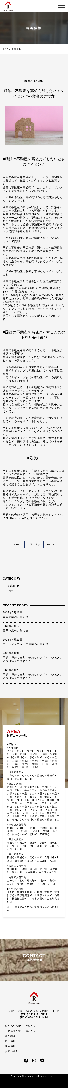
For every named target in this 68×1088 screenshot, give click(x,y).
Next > (50, 544)
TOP (5, 49)
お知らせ (14, 585)
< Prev (17, 544)
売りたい (30, 1025)
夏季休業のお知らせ (15, 616)
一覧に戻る (34, 544)
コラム (12, 590)
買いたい (30, 1030)
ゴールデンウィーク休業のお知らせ (25, 644)
